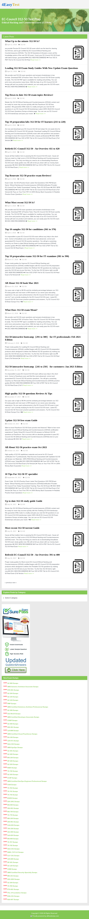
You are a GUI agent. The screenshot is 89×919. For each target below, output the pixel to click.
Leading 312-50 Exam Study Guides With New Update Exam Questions (41, 68)
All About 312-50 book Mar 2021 (22, 283)
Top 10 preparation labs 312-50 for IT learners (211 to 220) (35, 121)
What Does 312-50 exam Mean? (21, 310)
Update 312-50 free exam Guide (21, 420)
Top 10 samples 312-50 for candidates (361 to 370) (30, 229)
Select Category (11, 598)
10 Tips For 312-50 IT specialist (21, 474)
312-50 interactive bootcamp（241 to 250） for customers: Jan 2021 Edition (43, 366)
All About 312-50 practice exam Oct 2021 (26, 447)
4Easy (11, 4)
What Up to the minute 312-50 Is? (22, 41)
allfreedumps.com (53, 916)
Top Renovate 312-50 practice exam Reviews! (28, 175)
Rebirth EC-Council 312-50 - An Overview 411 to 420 (32, 148)
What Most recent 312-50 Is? (20, 202)
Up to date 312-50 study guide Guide (23, 501)
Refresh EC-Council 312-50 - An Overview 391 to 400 (32, 554)
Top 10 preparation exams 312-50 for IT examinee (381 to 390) (37, 256)
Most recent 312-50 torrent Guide (22, 528)
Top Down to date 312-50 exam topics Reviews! (29, 95)
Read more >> (36, 60)
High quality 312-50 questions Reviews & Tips (28, 393)
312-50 (22, 44)
